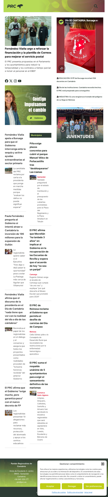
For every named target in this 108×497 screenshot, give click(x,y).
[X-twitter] (11, 81)
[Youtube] (19, 81)
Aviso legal (88, 492)
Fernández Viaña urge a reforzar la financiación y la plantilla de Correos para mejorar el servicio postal (28, 52)
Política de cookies (59, 492)
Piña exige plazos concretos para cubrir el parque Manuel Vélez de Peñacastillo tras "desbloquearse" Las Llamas (39, 157)
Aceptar (50, 486)
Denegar (72, 486)
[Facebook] (6, 81)
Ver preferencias (94, 486)
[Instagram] (15, 81)
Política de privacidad (75, 492)
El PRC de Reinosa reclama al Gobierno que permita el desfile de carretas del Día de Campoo (39, 316)
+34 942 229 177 (21, 479)
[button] (102, 464)
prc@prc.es (21, 482)
